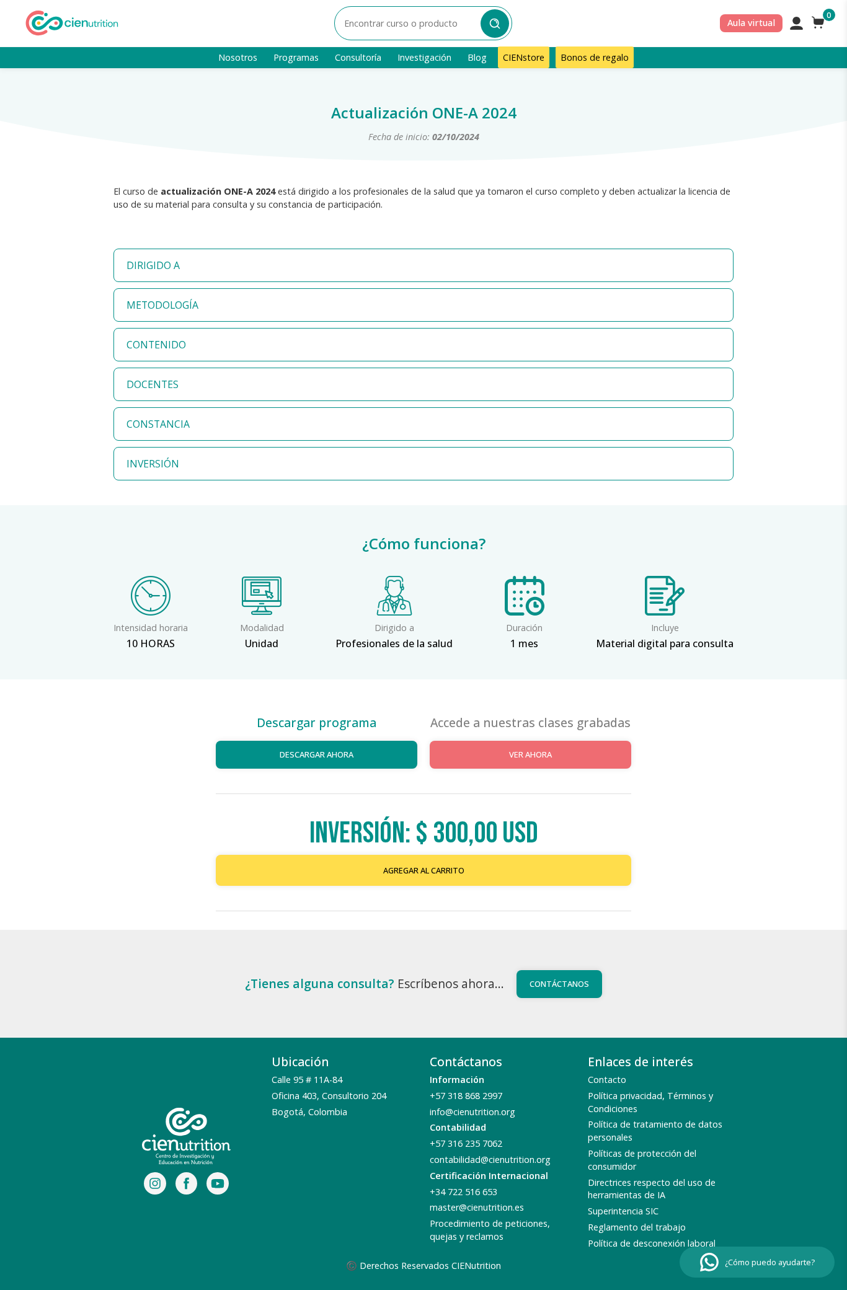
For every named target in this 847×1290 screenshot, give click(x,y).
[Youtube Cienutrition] (217, 1185)
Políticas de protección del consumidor (642, 1159)
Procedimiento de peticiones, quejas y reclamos (490, 1229)
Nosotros (237, 57)
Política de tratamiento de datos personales (655, 1130)
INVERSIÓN (152, 463)
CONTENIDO (156, 344)
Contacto (607, 1079)
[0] (818, 22)
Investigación (424, 57)
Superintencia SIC (623, 1211)
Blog (477, 57)
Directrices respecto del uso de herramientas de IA (652, 1189)
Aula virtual (751, 23)
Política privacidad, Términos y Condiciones (650, 1102)
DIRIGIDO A (153, 265)
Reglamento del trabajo (637, 1227)
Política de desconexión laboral (652, 1243)
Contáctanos (559, 983)
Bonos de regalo (595, 57)
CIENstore (523, 57)
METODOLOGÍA (162, 305)
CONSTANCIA (158, 424)
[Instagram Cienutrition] (155, 1185)
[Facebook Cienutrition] (186, 1185)
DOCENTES (152, 384)
